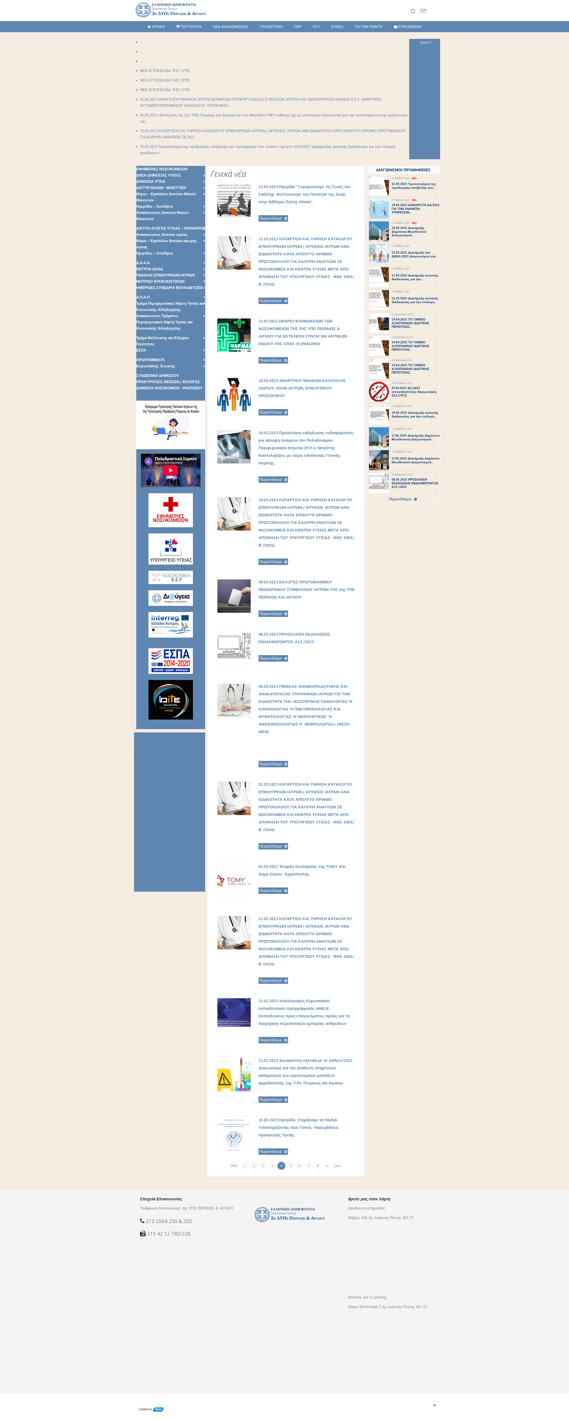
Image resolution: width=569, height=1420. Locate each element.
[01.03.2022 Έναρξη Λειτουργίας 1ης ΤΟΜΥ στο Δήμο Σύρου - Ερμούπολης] (234, 880)
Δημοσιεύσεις (146, 844)
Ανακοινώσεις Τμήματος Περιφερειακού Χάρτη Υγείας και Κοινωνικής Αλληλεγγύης (164, 322)
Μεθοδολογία (145, 803)
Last (338, 1165)
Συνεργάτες (144, 785)
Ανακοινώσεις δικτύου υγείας (162, 234)
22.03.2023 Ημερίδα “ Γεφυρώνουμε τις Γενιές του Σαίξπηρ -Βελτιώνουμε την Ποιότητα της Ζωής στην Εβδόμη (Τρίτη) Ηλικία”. (304, 194)
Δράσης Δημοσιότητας (154, 854)
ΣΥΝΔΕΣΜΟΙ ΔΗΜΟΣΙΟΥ (157, 375)
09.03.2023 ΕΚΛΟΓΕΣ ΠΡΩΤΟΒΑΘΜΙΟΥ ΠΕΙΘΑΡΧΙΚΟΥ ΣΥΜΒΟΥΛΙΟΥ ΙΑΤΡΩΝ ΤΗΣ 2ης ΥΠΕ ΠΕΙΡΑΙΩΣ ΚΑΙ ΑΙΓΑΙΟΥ (306, 589)
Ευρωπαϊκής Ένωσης (155, 366)
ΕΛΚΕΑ (337, 26)
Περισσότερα (270, 218)
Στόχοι (139, 797)
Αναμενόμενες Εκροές (153, 810)
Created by (146, 1409)
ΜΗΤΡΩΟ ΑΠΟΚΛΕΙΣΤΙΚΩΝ (160, 281)
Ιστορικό (141, 791)
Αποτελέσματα (147, 832)
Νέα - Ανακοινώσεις (151, 882)
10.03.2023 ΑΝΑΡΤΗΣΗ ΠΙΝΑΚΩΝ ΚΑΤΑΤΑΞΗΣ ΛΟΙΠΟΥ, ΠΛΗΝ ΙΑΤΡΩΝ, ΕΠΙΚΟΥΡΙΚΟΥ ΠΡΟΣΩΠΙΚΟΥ (302, 388)
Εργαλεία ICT (145, 838)
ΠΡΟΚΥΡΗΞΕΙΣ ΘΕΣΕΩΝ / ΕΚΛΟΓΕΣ (168, 381)
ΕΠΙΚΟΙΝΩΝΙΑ (409, 26)
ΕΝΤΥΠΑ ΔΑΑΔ (149, 268)
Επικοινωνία (145, 888)
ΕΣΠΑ (141, 350)
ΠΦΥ (298, 26)
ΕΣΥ (316, 26)
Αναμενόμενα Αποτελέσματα (159, 816)
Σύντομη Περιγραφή (151, 779)
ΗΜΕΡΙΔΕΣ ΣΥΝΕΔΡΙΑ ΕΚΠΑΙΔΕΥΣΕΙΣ (169, 287)
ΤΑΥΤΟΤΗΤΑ (191, 26)
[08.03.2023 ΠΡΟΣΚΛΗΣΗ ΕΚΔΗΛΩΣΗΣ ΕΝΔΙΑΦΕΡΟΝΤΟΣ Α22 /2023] (234, 647)
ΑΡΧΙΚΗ (158, 26)
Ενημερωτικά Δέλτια (152, 866)
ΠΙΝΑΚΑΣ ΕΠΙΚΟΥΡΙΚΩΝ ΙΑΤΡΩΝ (165, 275)
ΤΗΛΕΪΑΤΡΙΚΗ (271, 26)
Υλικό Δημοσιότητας (152, 860)
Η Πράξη (141, 772)
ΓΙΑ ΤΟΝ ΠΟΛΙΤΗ (369, 26)
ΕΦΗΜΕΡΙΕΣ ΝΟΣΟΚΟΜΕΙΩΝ (162, 169)
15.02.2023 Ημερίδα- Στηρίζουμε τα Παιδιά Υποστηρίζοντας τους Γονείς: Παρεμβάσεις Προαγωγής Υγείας (298, 1127)
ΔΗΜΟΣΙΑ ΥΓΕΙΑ (150, 181)
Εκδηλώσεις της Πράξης (155, 872)
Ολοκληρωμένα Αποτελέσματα (161, 825)
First (234, 1165)
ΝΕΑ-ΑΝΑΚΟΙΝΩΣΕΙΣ (230, 26)
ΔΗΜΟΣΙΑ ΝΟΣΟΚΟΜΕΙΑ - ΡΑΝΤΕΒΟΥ (169, 388)
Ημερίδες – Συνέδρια (154, 206)
